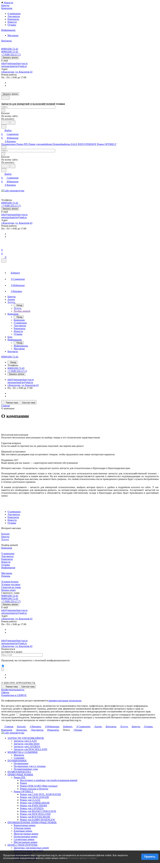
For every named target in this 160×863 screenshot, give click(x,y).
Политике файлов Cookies (82, 858)
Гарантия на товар (11, 587)
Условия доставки (10, 584)
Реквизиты (13, 19)
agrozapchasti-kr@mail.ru (14, 66)
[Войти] (2, 246)
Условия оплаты (9, 581)
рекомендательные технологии (64, 700)
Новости (12, 22)
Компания (6, 548)
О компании (14, 13)
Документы (14, 16)
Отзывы (12, 24)
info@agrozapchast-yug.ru (14, 63)
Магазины (13, 35)
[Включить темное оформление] (5, 98)
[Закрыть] (3, 260)
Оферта (5, 692)
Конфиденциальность (12, 689)
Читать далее (8, 714)
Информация (8, 567)
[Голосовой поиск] (5, 122)
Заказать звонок (10, 57)
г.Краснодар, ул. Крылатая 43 (16, 71)
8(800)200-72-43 (9, 49)
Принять (149, 856)
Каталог (5, 533)
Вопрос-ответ (8, 590)
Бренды (5, 536)
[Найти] (12, 122)
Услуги (5, 539)
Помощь (5, 576)
